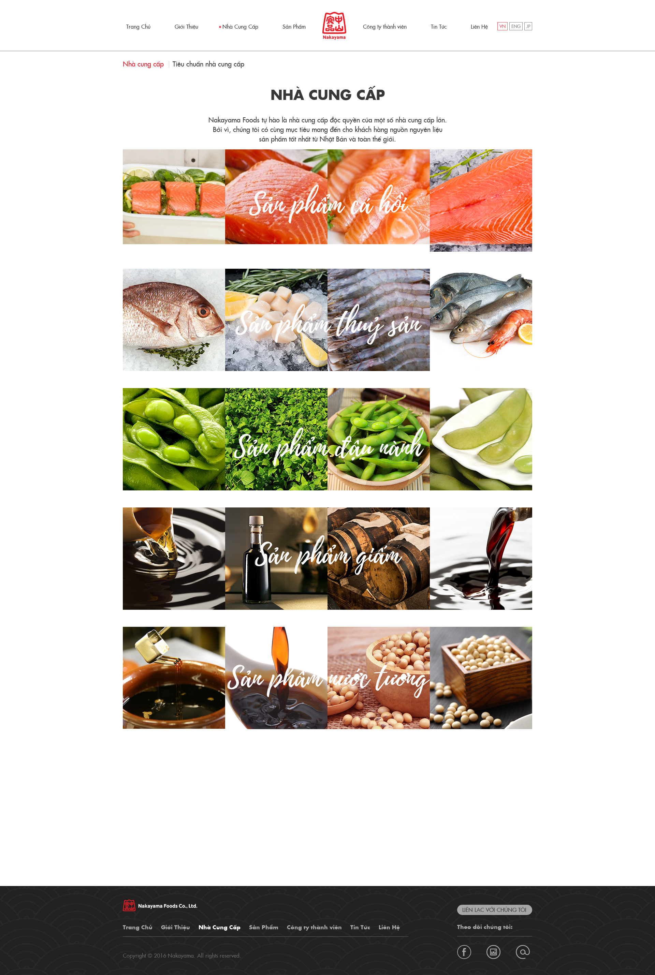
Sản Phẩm (294, 27)
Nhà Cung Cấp (240, 27)
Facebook (464, 952)
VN (502, 27)
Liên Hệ (479, 27)
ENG (516, 27)
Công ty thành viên (385, 27)
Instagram (493, 952)
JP (528, 27)
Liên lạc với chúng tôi (494, 910)
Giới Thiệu (186, 27)
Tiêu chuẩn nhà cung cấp (208, 64)
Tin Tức (439, 27)
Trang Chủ (138, 27)
